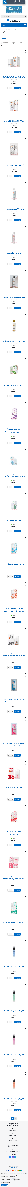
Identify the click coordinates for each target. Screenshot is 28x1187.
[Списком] (3, 45)
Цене (11, 43)
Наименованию (4, 43)
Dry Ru (16, 35)
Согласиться (5, 1185)
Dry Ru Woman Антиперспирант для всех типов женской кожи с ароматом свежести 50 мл (14, 878)
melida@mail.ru (12, 1130)
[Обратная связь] (9, 2)
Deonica (3, 38)
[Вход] (23, 2)
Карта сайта (14, 1167)
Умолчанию (16, 43)
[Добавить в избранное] (25, 53)
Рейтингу (20, 42)
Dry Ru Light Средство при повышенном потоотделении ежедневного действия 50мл (14, 564)
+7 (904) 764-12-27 (15, 21)
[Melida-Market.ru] (14, 9)
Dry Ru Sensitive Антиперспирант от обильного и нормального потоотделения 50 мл (14, 655)
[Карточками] (1, 45)
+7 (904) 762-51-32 (15, 20)
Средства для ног (6, 35)
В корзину (17, 88)
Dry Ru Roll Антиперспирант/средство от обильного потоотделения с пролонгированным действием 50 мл (14, 610)
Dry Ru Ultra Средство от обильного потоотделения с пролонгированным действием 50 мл (14, 833)
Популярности (13, 42)
